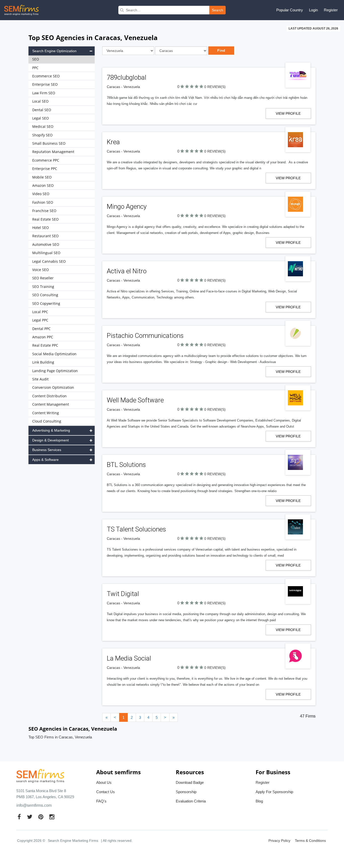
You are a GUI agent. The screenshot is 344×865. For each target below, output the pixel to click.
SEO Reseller (43, 278)
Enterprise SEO (45, 84)
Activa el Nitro (127, 271)
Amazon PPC (42, 337)
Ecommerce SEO (46, 76)
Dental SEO (41, 109)
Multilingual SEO (46, 252)
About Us (104, 782)
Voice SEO (40, 269)
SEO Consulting (45, 294)
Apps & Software (45, 460)
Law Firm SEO (43, 93)
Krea (113, 142)
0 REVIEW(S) (215, 87)
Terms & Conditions (310, 841)
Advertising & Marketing (51, 430)
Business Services (46, 450)
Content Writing (45, 412)
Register (331, 10)
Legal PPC (40, 320)
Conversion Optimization (53, 387)
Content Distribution (49, 396)
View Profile (288, 113)
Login (313, 10)
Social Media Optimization (54, 353)
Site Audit (40, 379)
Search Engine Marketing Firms (73, 841)
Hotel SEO (40, 227)
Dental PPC (41, 328)
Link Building (43, 362)
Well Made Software (135, 400)
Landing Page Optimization (55, 370)
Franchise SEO (44, 210)
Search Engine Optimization (54, 51)
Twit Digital (123, 594)
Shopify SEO (42, 135)
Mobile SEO (42, 177)
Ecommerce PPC (45, 160)
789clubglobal (126, 77)
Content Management (50, 404)
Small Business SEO (48, 143)
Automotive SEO (45, 244)
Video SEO (40, 193)
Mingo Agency (127, 206)
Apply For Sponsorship (274, 792)
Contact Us (105, 792)
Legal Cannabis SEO (49, 261)
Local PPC (40, 311)
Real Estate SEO (45, 219)
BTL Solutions (126, 464)
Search (217, 10)
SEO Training (43, 286)
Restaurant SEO (45, 235)
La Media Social (129, 658)
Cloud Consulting (46, 421)
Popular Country (289, 10)
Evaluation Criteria (191, 801)
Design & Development (50, 440)
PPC (35, 67)
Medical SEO (42, 126)
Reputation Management (53, 151)
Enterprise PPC (44, 168)
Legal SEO (40, 118)
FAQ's (101, 801)
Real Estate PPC (45, 345)
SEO (35, 59)
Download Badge (190, 782)
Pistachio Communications (145, 335)
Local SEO (40, 101)
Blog (259, 801)
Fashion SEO (42, 202)
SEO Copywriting (46, 303)
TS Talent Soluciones (136, 529)
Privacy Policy (279, 841)
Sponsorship (186, 792)
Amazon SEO (43, 185)
